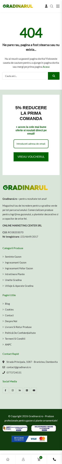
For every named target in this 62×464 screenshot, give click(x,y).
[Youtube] (34, 390)
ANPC (8, 344)
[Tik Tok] (27, 390)
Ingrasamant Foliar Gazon (19, 268)
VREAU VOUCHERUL (31, 156)
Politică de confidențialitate (20, 332)
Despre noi (11, 321)
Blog (7, 303)
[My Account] (23, 459)
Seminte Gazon (13, 256)
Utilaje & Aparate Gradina (19, 285)
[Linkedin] (20, 390)
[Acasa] (8, 459)
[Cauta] (54, 76)
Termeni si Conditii (15, 338)
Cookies (9, 309)
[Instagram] (13, 390)
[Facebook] (5, 390)
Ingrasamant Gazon (15, 262)
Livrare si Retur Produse (18, 326)
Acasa (46, 66)
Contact (9, 315)
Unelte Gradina (13, 279)
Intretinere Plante (15, 274)
